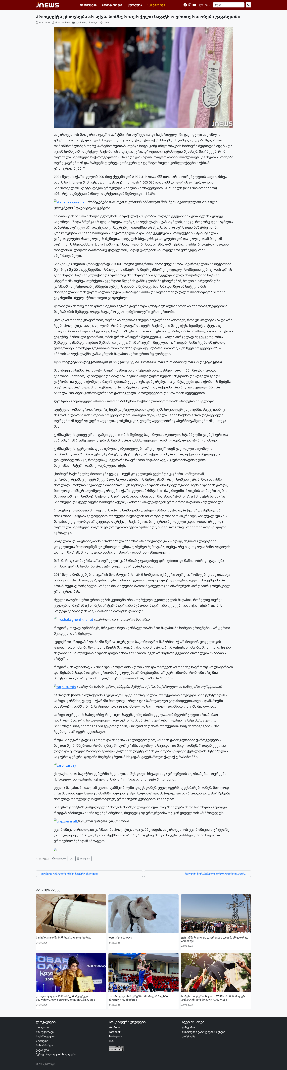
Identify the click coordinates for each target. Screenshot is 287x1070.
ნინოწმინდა (44, 1045)
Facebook (60, 858)
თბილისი (42, 1027)
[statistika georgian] (70, 202)
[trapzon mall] (66, 821)
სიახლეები (88, 5)
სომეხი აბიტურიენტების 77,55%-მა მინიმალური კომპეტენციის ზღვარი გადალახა (213, 998)
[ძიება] (248, 4)
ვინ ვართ (188, 1027)
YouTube (114, 1027)
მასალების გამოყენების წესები (203, 1032)
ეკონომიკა (82, 22)
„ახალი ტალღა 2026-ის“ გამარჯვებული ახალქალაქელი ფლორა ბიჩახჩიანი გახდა (65, 998)
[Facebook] (185, 5)
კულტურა (135, 5)
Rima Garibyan (62, 22)
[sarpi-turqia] (65, 686)
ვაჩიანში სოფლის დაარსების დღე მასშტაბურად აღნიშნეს (214, 939)
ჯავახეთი (42, 1050)
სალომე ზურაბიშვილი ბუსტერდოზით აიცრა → (217, 874)
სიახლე (93, 22)
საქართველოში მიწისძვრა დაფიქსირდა (64, 937)
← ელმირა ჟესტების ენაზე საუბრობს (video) (68, 874)
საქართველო (45, 1036)
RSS (111, 1041)
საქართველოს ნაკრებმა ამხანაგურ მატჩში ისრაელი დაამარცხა (138, 998)
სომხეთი (42, 1041)
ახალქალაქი (45, 1032)
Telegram (84, 858)
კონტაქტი (189, 1036)
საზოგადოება (112, 5)
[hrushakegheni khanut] (74, 619)
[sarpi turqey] (65, 765)
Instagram (115, 1036)
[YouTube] (194, 5)
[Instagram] (189, 5)
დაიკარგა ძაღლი (120, 937)
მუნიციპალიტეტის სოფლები (56, 1054)
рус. (201, 4)
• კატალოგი (156, 5)
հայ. (207, 4)
